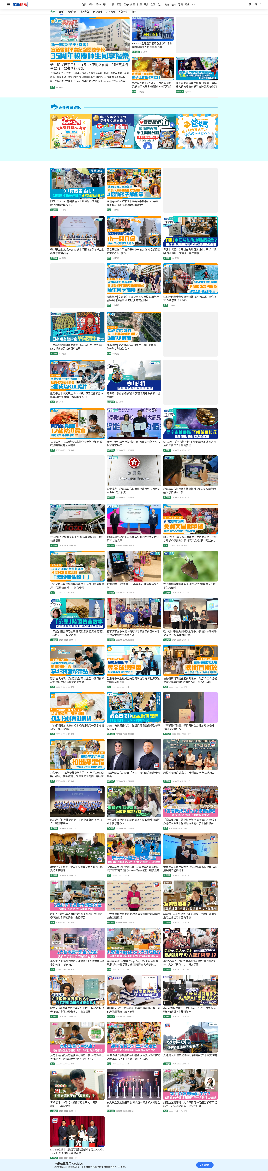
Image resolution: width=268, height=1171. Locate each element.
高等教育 (110, 11)
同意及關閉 (204, 1165)
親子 (134, 11)
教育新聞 (72, 11)
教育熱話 (84, 11)
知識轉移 (123, 11)
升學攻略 (97, 11)
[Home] (20, 4)
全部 (61, 11)
